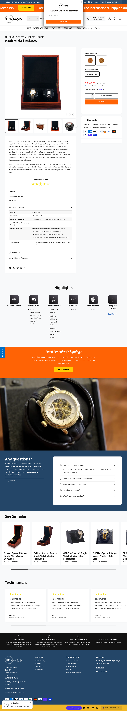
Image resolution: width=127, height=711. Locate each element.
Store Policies (71, 664)
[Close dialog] (82, 2)
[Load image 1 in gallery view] (11, 126)
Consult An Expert (34, 2)
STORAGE (68, 28)
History (37, 664)
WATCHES (56, 28)
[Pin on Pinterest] (17, 267)
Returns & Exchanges (73, 672)
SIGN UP (63, 21)
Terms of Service (72, 661)
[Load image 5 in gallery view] (69, 126)
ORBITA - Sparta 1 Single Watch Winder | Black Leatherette (75, 556)
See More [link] (111, 314)
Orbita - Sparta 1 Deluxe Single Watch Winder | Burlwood (15, 556)
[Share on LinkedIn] (21, 267)
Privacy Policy (71, 666)
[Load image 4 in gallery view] (55, 126)
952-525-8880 (63, 369)
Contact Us (39, 669)
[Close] (31, 703)
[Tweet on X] (14, 267)
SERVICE (95, 28)
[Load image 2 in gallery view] (26, 126)
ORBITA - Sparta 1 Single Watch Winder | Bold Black (105, 556)
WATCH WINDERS (40, 28)
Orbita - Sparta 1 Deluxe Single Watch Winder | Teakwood (45, 556)
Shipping (87, 86)
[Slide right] (72, 114)
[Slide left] (68, 114)
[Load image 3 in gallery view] (40, 126)
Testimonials (39, 666)
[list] (63, 317)
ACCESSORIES (82, 28)
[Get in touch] (114, 18)
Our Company (40, 661)
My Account (94, 2)
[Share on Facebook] (10, 267)
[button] (119, 18)
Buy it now (101, 102)
